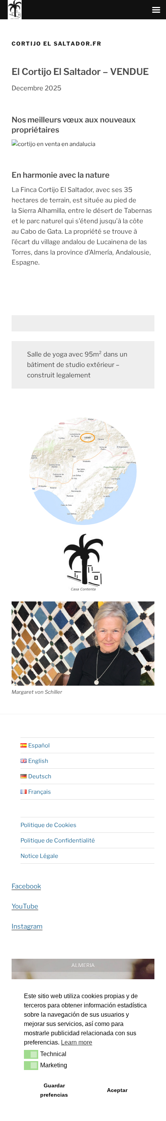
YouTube (25, 906)
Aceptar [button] (117, 1090)
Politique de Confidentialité (57, 840)
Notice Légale (39, 856)
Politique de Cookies (48, 825)
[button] (31, 1054)
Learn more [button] (76, 1042)
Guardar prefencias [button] (54, 1090)
